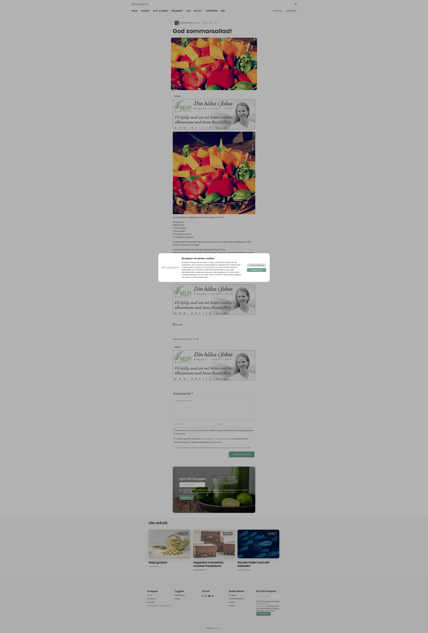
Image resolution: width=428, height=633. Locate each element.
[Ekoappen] (170, 267)
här (206, 277)
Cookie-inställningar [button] (256, 265)
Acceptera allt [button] (256, 270)
